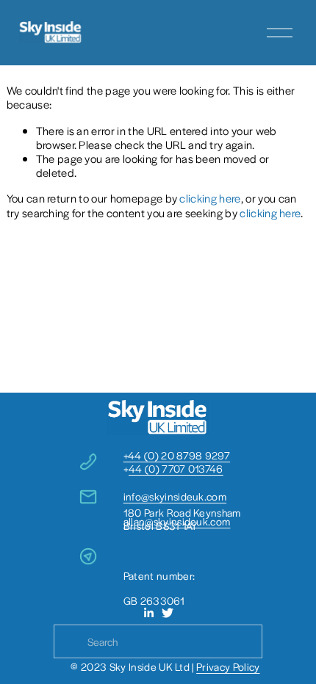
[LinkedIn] (148, 613)
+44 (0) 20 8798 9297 (176, 455)
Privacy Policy (227, 666)
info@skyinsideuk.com (174, 496)
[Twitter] (167, 613)
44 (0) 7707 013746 (176, 468)
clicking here (209, 197)
